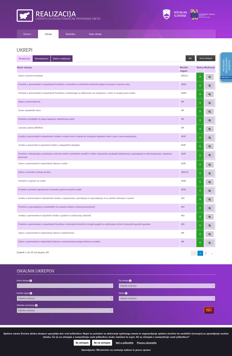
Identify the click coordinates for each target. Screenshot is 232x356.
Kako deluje (95, 34)
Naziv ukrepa (24, 67)
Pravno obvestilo (147, 342)
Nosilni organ (23, 293)
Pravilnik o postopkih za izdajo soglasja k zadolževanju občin (46, 119)
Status (200, 67)
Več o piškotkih (124, 342)
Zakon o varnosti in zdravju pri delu (34, 172)
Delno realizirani (61, 58)
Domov (27, 34)
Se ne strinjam (102, 342)
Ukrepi (48, 34)
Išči (190, 58)
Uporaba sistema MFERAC (30, 128)
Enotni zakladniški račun (29, 110)
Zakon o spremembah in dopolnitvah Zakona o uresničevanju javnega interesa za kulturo (59, 241)
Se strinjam (82, 342)
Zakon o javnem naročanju (30, 76)
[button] (225, 67)
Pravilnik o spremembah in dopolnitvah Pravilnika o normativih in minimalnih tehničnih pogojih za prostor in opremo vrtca (74, 84)
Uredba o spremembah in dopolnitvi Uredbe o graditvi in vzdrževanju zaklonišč (54, 215)
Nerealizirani (41, 58)
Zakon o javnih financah (29, 102)
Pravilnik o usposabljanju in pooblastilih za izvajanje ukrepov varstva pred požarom (56, 207)
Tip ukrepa (124, 280)
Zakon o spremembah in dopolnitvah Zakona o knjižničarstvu (46, 233)
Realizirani (24, 58)
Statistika (70, 34)
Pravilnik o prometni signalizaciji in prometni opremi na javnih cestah (50, 189)
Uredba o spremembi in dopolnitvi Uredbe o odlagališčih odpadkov (49, 145)
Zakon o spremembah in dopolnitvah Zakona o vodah (43, 163)
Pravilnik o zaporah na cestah (32, 181)
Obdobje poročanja (26, 305)
